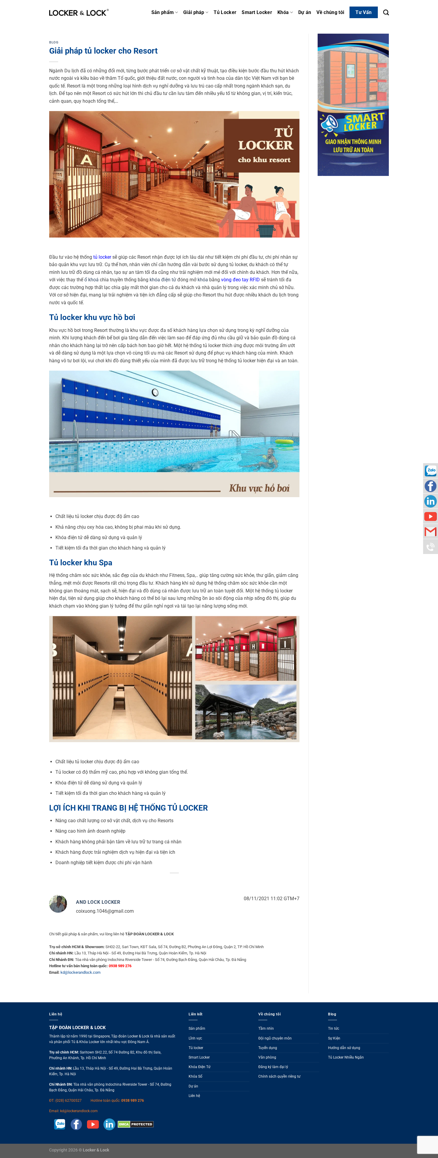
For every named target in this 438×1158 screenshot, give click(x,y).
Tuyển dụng (267, 1048)
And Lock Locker (98, 902)
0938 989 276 (132, 1100)
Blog (53, 42)
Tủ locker (196, 1048)
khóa (203, 280)
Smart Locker (257, 12)
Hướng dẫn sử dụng (344, 1048)
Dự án (304, 12)
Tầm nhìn (266, 1028)
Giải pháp (193, 12)
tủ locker (102, 257)
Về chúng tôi (330, 12)
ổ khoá (91, 280)
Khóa (283, 12)
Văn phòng (267, 1057)
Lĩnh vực (195, 1038)
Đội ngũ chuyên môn (275, 1038)
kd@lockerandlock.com (80, 972)
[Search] (386, 12)
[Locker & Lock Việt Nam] (79, 12)
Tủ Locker (225, 12)
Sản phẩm (162, 12)
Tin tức (333, 1028)
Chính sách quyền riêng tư (279, 1076)
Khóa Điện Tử (199, 1067)
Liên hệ (194, 1096)
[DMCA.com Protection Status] (134, 1124)
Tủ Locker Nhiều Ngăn (346, 1057)
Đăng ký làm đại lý (273, 1067)
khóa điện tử (163, 280)
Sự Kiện (334, 1038)
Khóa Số (195, 1076)
